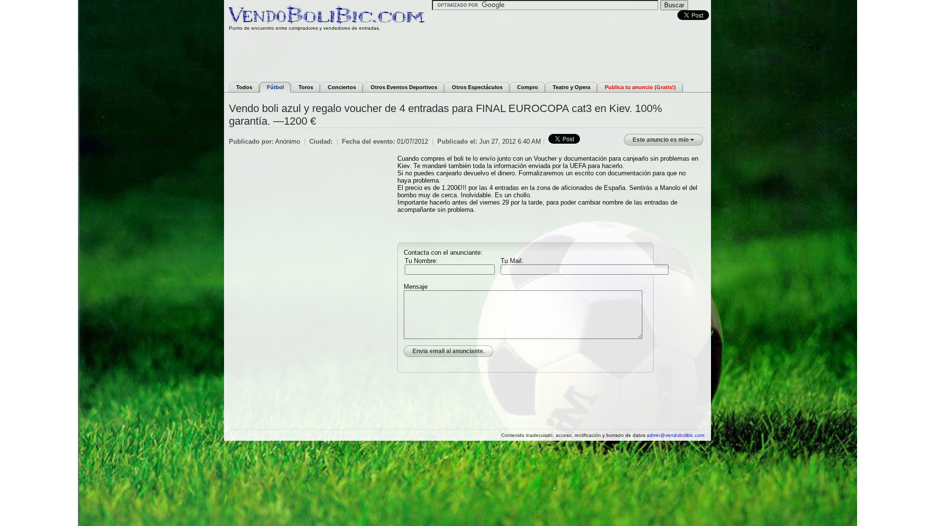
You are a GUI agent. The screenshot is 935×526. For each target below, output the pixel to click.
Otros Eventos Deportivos (404, 87)
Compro (527, 87)
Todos (244, 87)
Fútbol (275, 87)
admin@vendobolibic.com (675, 435)
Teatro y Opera (571, 87)
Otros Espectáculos (477, 87)
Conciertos (342, 87)
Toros (306, 87)
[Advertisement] (467, 55)
